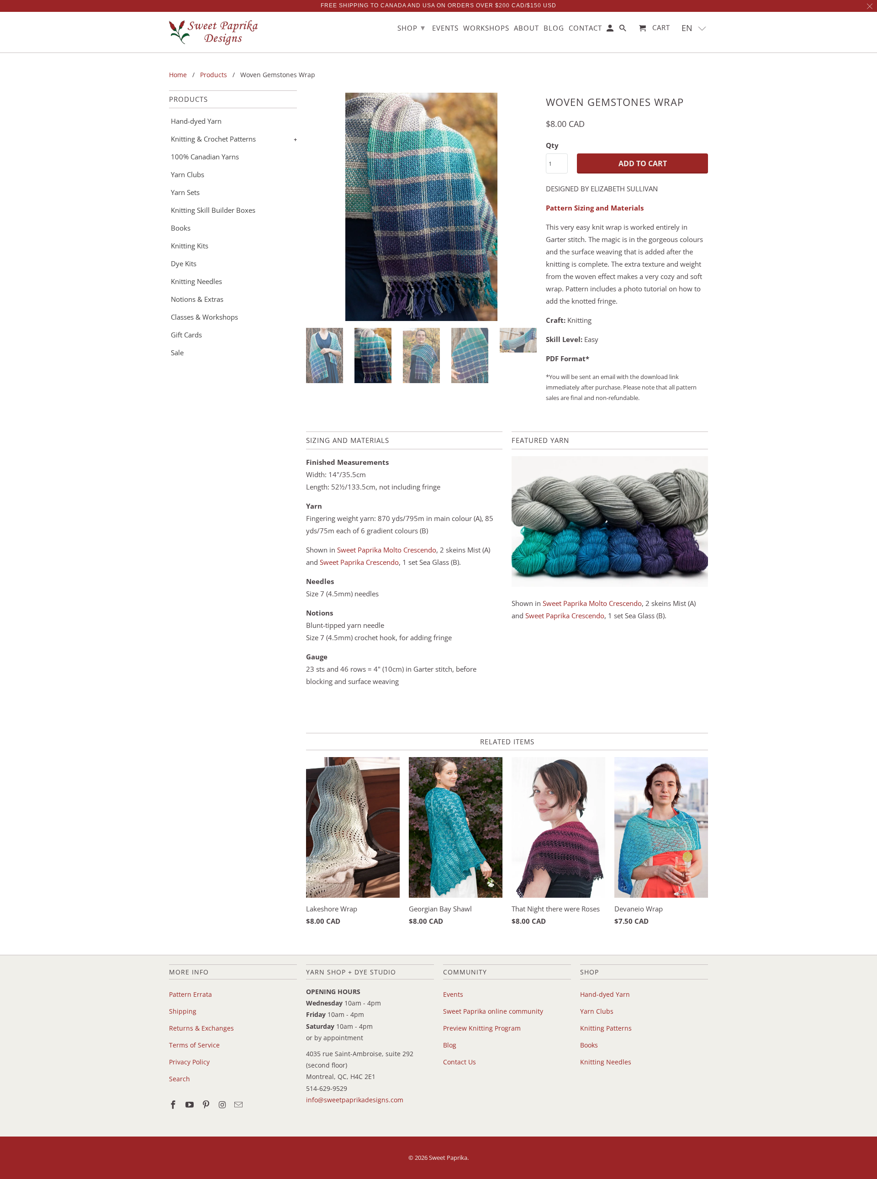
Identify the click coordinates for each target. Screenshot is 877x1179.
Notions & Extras (197, 299)
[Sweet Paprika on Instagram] (223, 1104)
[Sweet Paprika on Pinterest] (207, 1104)
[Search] (623, 30)
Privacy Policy (189, 1062)
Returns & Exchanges (201, 1028)
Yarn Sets (185, 192)
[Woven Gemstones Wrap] (421, 207)
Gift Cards (186, 334)
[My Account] (611, 30)
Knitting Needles (196, 281)
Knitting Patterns (606, 1028)
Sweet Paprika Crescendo (359, 562)
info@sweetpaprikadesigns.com (354, 1099)
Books (180, 227)
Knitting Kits (189, 245)
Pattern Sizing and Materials (595, 207)
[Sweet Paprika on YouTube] (190, 1104)
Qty (552, 145)
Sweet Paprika (448, 1157)
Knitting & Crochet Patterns (213, 138)
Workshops (486, 28)
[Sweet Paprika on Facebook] (174, 1104)
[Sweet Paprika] (214, 32)
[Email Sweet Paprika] (239, 1104)
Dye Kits (183, 263)
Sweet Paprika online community (493, 1011)
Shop (411, 27)
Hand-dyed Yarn (196, 121)
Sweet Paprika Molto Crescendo (386, 549)
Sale (177, 352)
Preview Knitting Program (482, 1028)
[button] (694, 28)
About (526, 28)
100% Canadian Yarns (205, 156)
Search (179, 1078)
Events (453, 994)
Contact (585, 28)
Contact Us (459, 1062)
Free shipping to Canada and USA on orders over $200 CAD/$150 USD (438, 5)
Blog (449, 1045)
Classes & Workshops (204, 316)
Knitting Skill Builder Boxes (213, 210)
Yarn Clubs (187, 174)
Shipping (182, 1011)
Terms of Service (194, 1045)
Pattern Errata (190, 994)
